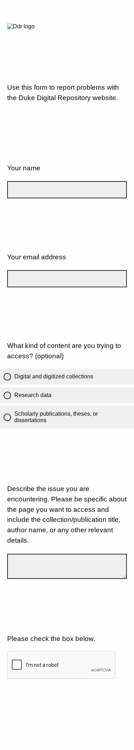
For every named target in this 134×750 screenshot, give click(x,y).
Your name (23, 168)
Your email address (36, 257)
